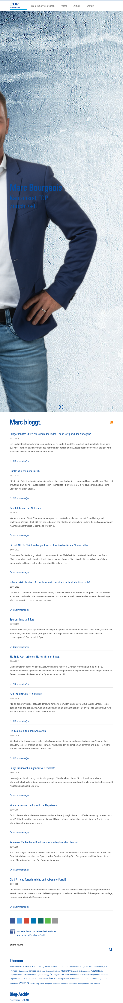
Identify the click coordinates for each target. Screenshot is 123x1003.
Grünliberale (41, 971)
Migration (40, 975)
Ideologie (66, 970)
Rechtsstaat (104, 975)
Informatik (74, 971)
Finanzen (97, 967)
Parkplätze (56, 975)
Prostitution (83, 975)
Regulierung (14, 979)
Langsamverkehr (16, 975)
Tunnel (108, 979)
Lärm (25, 975)
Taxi (88, 979)
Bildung (41, 967)
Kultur (101, 971)
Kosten (95, 970)
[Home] (20, 5)
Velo (16, 983)
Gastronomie (23, 971)
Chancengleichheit (61, 967)
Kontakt (90, 5)
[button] (12, 921)
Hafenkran (49, 971)
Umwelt (12, 983)
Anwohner (16, 967)
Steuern (73, 979)
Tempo (93, 979)
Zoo (91, 983)
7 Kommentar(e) (21, 684)
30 (11, 967)
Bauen (36, 967)
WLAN (68, 983)
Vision (42, 983)
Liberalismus (31, 975)
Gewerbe (32, 971)
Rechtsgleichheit (93, 975)
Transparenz (100, 979)
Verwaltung (34, 983)
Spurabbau (65, 979)
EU (87, 967)
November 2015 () (19, 1000)
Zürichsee (96, 983)
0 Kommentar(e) (21, 461)
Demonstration (74, 967)
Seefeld (35, 979)
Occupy (46, 975)
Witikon (63, 983)
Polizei (64, 975)
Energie (83, 967)
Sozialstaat (55, 978)
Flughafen (104, 967)
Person (64, 5)
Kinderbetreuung (84, 971)
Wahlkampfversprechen (43, 5)
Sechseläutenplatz (25, 979)
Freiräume (14, 971)
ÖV (51, 975)
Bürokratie (50, 966)
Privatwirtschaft (72, 975)
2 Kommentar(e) (21, 498)
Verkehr (24, 983)
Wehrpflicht (48, 983)
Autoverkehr (26, 966)
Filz (90, 966)
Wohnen (74, 983)
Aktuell (77, 5)
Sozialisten (43, 979)
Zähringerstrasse (84, 983)
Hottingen (56, 971)
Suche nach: (16, 944)
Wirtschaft (56, 983)
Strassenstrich (82, 979)
